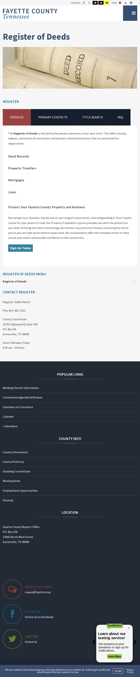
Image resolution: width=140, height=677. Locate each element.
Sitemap (8, 500)
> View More (10, 426)
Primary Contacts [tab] (52, 117)
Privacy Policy (130, 671)
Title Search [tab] (92, 117)
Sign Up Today (20, 248)
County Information (15, 452)
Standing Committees (16, 471)
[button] (127, 13)
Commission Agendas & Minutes (22, 397)
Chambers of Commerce (18, 407)
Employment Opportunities (20, 490)
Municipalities (11, 481)
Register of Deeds (15, 281)
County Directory (13, 461)
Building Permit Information (21, 388)
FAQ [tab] (120, 117)
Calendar (8, 416)
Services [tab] (17, 117)
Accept (118, 670)
